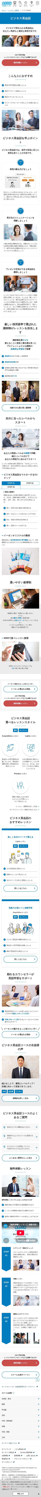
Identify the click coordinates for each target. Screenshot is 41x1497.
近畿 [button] (3, 1426)
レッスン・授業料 (13, 10)
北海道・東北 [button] (6, 1399)
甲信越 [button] (4, 1410)
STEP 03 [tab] (11, 487)
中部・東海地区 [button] (7, 1421)
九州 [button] (3, 1437)
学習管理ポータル (15, 6)
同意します (20, 1493)
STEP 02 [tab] (29, 483)
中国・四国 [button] (5, 1432)
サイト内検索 (20, 6)
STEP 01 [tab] (11, 483)
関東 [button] (3, 1404)
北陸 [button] (3, 1415)
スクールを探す (31, 6)
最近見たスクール (25, 6)
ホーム (4, 10)
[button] (20, 1127)
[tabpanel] (20, 510)
